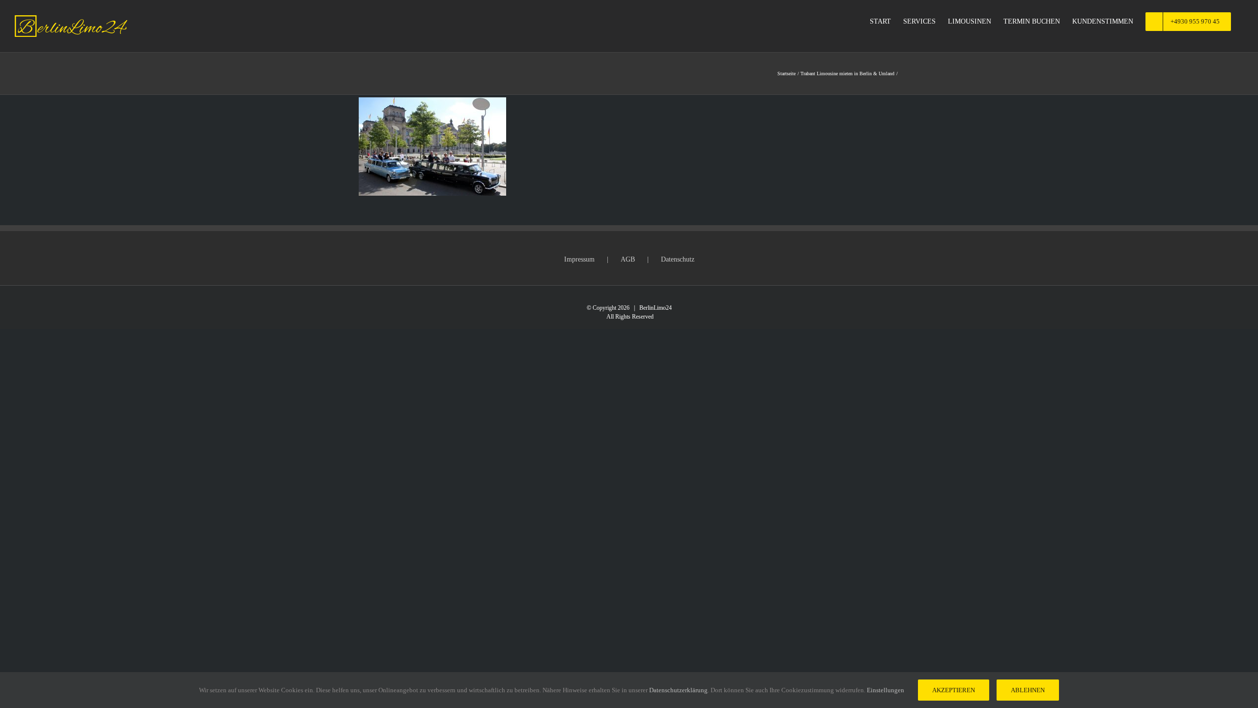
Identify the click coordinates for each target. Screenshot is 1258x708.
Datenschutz (677, 259)
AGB (628, 259)
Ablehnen (1028, 690)
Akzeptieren (953, 690)
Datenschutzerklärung (678, 690)
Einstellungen (886, 690)
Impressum (579, 259)
